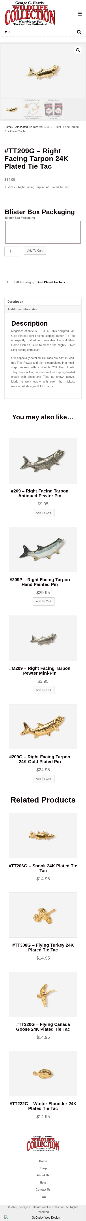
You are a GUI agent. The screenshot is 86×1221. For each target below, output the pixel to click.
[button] (78, 50)
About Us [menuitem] (43, 1175)
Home (8, 127)
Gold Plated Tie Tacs (26, 127)
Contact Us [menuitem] (43, 1189)
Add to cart (35, 250)
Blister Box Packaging (20, 217)
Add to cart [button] (43, 513)
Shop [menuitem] (43, 1168)
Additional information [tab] (22, 309)
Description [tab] (15, 301)
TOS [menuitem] (43, 1196)
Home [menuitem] (43, 1161)
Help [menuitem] (43, 1182)
